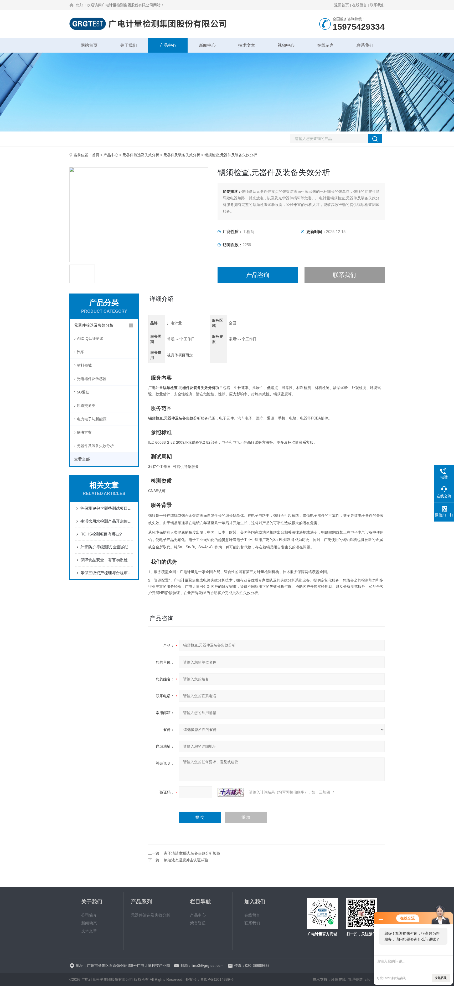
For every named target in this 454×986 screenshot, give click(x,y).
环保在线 (338, 979)
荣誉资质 (198, 923)
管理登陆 (355, 979)
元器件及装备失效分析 (181, 155)
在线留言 (359, 5)
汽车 (80, 352)
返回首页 (341, 5)
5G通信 (83, 392)
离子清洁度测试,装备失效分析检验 (192, 853)
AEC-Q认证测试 (90, 338)
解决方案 (84, 432)
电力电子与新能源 (91, 419)
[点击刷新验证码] (231, 792)
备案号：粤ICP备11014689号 (209, 979)
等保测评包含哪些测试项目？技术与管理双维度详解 (106, 508)
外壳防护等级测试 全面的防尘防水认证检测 (106, 547)
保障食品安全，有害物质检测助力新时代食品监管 (106, 560)
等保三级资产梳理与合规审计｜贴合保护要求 (106, 572)
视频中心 (286, 45)
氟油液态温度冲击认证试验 (186, 860)
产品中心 (167, 45)
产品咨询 (257, 275)
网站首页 (89, 45)
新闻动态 (89, 923)
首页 (95, 155)
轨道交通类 (86, 405)
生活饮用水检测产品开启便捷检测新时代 (106, 521)
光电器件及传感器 (91, 379)
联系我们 (377, 5)
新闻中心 (207, 45)
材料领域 (84, 365)
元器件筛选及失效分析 (140, 155)
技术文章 (246, 45)
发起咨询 (441, 978)
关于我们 (128, 45)
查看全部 (82, 459)
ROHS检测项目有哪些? (101, 534)
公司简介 (89, 915)
